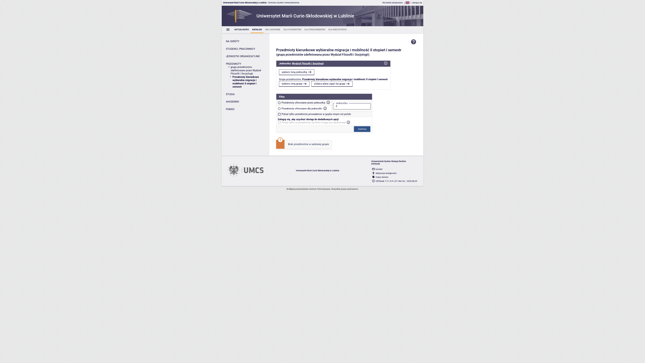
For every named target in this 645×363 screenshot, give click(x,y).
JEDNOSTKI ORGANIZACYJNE (243, 56)
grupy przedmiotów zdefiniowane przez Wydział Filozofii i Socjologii (246, 70)
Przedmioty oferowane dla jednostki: (302, 108)
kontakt (379, 169)
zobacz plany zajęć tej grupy (329, 83)
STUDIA (230, 94)
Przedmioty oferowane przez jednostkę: (303, 102)
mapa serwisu (382, 177)
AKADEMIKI (232, 101)
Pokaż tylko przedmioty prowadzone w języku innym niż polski (316, 114)
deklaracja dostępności (386, 173)
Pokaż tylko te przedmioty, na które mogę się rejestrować (314, 122)
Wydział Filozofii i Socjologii (308, 63)
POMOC (230, 109)
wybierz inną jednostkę (294, 72)
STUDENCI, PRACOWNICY (240, 48)
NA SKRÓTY (232, 41)
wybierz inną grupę (292, 83)
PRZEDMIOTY (233, 63)
